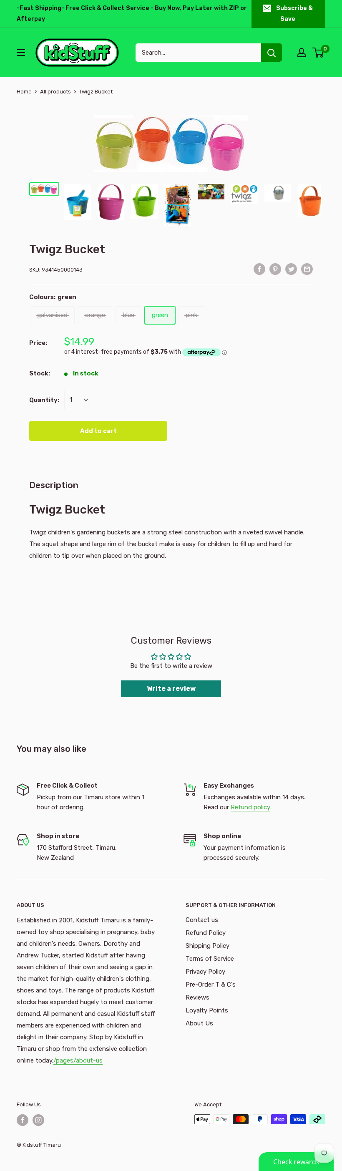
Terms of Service (210, 958)
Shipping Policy (207, 945)
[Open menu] (21, 52)
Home (24, 91)
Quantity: (44, 400)
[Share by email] (307, 269)
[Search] (271, 52)
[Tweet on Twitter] (291, 269)
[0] (318, 53)
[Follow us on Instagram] (38, 1120)
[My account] (301, 52)
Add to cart (98, 431)
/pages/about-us (78, 1060)
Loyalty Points (207, 1010)
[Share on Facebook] (259, 269)
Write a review (171, 689)
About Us (199, 1023)
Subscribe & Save (294, 14)
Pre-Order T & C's (211, 984)
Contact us (202, 920)
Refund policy (250, 807)
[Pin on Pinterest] (275, 269)
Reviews (197, 997)
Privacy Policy (205, 971)
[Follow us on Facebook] (22, 1120)
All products (55, 91)
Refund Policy (206, 933)
